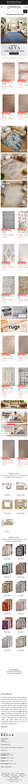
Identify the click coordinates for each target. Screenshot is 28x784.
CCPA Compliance (5, 775)
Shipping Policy (15, 776)
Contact (16, 778)
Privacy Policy (14, 775)
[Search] (25, 11)
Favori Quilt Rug (22, 355)
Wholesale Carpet (6, 773)
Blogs (22, 776)
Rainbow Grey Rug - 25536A (7, 231)
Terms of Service (7, 776)
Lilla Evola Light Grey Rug (7, 296)
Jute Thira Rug (6, 264)
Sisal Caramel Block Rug (7, 114)
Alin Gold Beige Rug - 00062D (8, 82)
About (13, 773)
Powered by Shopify (14, 781)
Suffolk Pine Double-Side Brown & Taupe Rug (7, 388)
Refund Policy (22, 775)
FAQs (11, 778)
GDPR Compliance (20, 773)
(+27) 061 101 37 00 (5, 744)
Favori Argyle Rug (6, 355)
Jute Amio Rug (22, 264)
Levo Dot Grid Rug (7, 459)
